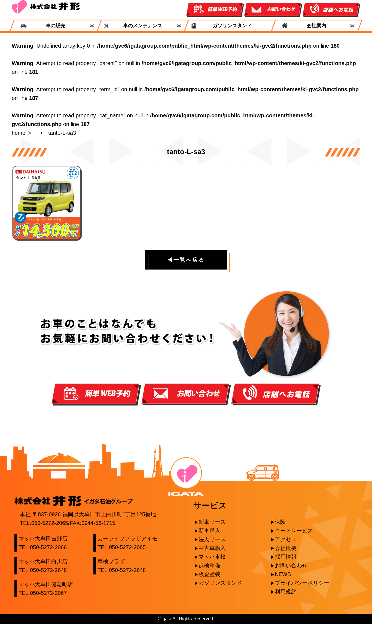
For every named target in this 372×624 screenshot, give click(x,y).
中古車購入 (212, 548)
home (18, 133)
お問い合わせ (291, 565)
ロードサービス (294, 531)
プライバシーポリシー (302, 583)
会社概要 (286, 548)
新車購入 (209, 531)
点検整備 (209, 565)
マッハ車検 (212, 557)
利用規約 (286, 592)
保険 (280, 522)
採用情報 (286, 557)
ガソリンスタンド (230, 25)
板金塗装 (209, 574)
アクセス (286, 539)
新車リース (212, 522)
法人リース (212, 539)
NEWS (283, 574)
